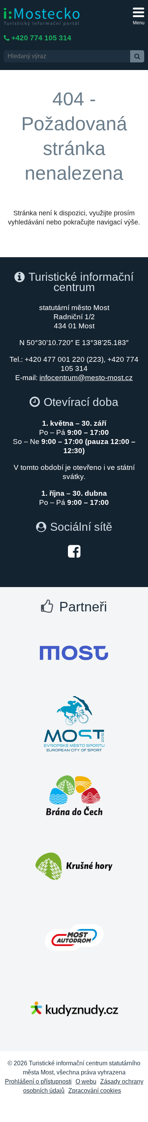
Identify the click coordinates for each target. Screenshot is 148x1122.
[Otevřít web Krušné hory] (74, 866)
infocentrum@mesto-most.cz (86, 378)
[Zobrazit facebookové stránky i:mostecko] (74, 551)
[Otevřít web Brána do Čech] (74, 795)
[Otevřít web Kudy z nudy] (74, 1008)
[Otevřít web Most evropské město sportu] (74, 724)
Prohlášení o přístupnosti (38, 1081)
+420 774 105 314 (41, 38)
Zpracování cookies (94, 1090)
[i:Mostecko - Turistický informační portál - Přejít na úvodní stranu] (42, 16)
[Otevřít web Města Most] (74, 652)
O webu (86, 1081)
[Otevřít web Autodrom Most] (74, 937)
